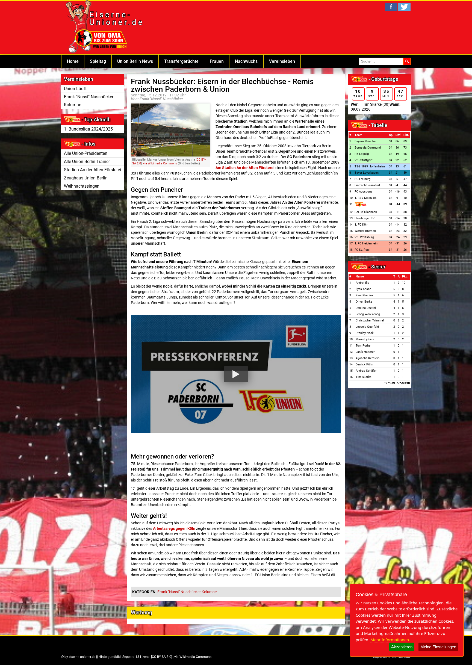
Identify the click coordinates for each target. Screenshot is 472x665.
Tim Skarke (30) (376, 104)
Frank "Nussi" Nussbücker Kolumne (88, 100)
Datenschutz (401, 657)
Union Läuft (75, 88)
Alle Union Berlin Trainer (87, 161)
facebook (391, 7)
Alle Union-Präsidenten (85, 153)
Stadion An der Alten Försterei (92, 169)
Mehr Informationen (389, 639)
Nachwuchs (246, 61)
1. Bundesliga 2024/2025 (88, 129)
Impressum (381, 657)
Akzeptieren (401, 647)
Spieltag (98, 61)
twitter (404, 7)
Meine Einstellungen (438, 647)
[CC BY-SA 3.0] (162, 657)
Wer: (355, 104)
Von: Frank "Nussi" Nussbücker (157, 99)
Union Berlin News (135, 61)
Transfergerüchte (181, 61)
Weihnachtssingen (81, 186)
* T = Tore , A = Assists (397, 382)
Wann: (395, 104)
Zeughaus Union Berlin (86, 178)
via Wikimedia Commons (160, 163)
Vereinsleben (282, 61)
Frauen (217, 61)
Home (73, 61)
